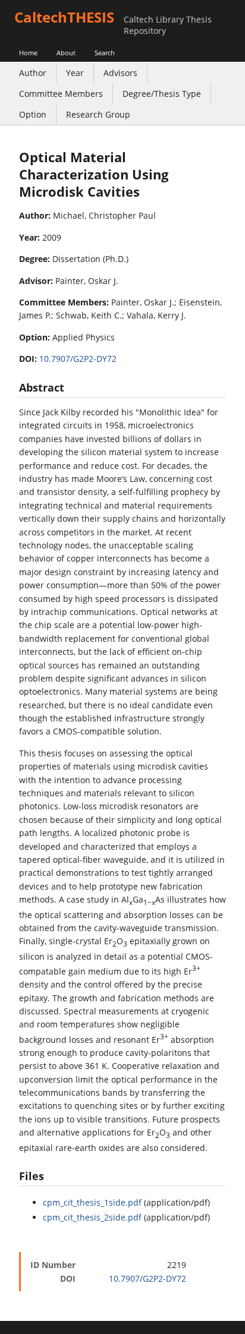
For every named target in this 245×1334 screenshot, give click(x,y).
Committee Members (61, 93)
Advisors (120, 72)
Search (105, 52)
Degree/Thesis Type (161, 93)
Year (75, 72)
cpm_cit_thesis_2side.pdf (92, 1217)
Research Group (98, 114)
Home (28, 52)
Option (32, 114)
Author (32, 72)
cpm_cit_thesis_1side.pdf (92, 1202)
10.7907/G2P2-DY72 (78, 358)
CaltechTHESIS (64, 17)
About (66, 52)
